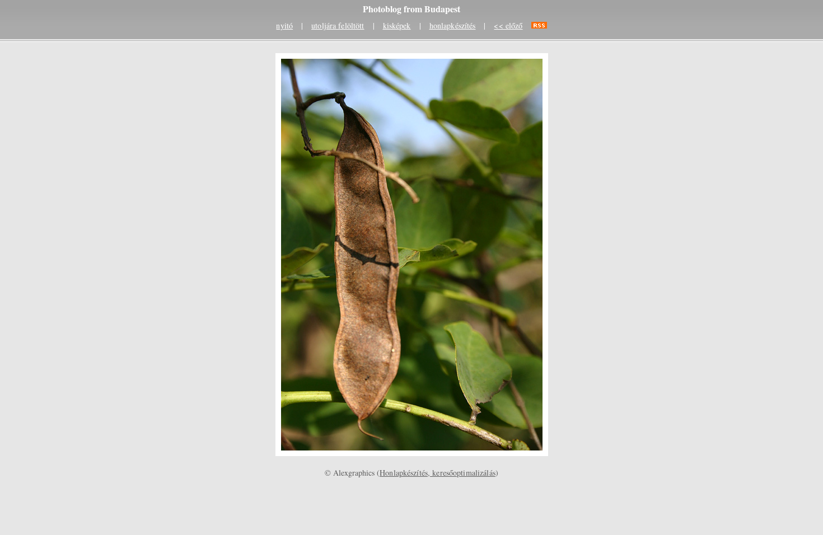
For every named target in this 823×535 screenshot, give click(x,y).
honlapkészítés (452, 25)
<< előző (508, 25)
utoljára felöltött (337, 25)
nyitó (284, 25)
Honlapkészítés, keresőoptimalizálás (437, 472)
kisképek (397, 25)
